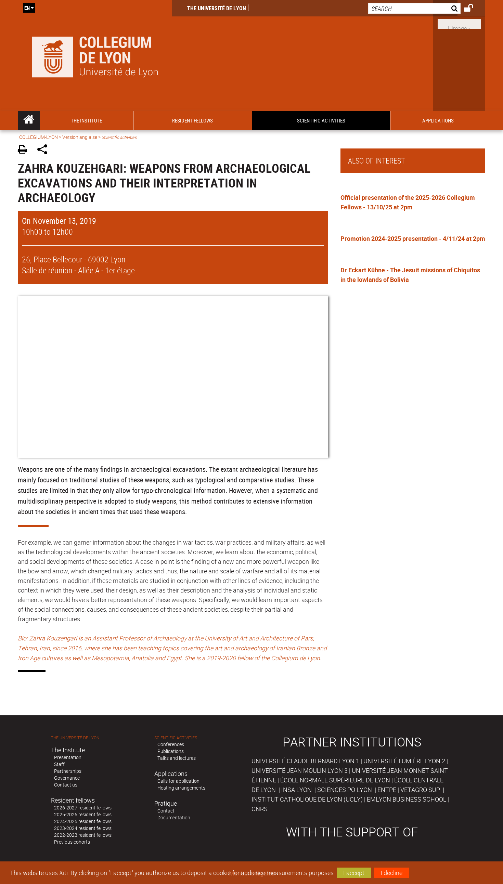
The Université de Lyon (216, 8)
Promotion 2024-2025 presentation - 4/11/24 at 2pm (412, 238)
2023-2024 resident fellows (83, 828)
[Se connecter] (473, 9)
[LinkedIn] (459, 23)
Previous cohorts (72, 841)
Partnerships (67, 771)
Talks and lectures (176, 758)
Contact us (65, 784)
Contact (166, 810)
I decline (391, 873)
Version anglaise (79, 137)
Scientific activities (175, 738)
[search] (414, 8)
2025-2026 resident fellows (83, 814)
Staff (59, 764)
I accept (353, 873)
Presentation (67, 757)
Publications (170, 751)
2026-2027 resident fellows (83, 807)
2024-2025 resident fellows (83, 821)
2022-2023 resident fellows (83, 835)
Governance (67, 778)
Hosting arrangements (181, 787)
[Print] (25, 150)
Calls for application (178, 781)
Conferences (170, 744)
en (27, 7)
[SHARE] (44, 150)
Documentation (173, 817)
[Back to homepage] (95, 55)
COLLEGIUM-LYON (38, 137)
